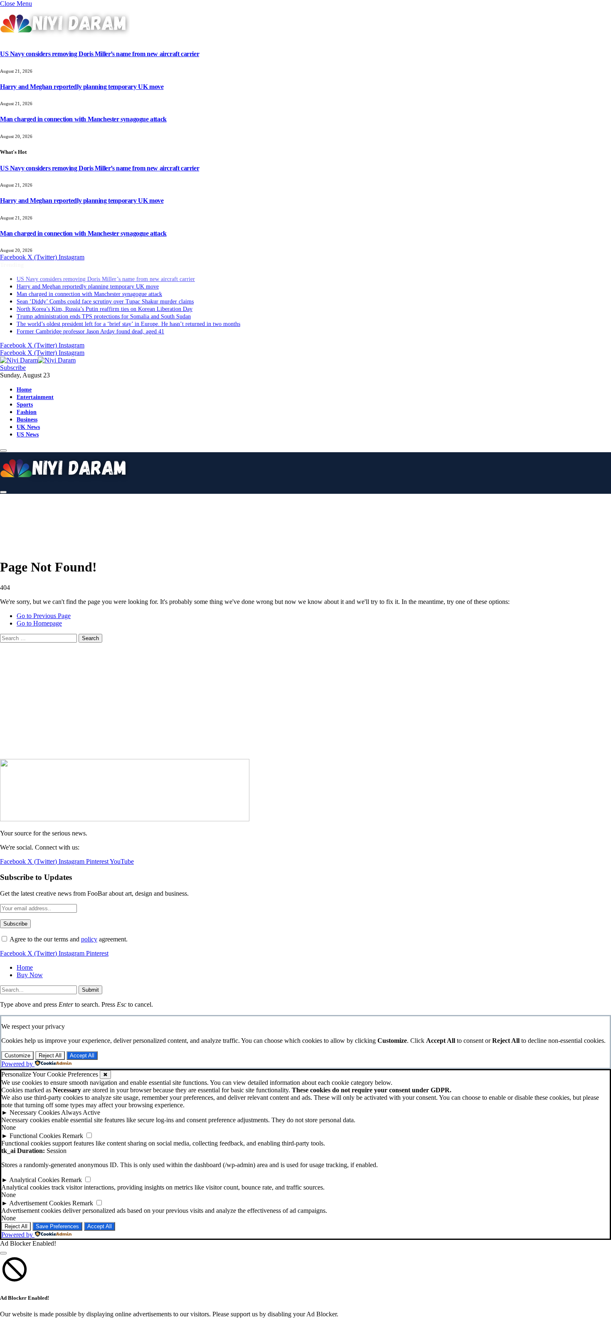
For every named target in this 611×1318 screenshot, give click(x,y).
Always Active (80, 1112)
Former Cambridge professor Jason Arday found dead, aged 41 (90, 324)
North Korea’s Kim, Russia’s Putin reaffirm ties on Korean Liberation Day (104, 301)
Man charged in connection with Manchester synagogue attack (83, 119)
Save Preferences (57, 1226)
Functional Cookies (35, 1135)
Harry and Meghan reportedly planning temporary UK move (81, 86)
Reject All (50, 1055)
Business (27, 412)
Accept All (82, 1055)
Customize (17, 1055)
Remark (72, 1135)
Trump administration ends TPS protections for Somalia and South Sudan (104, 309)
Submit (90, 990)
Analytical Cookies (34, 1179)
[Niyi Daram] (38, 352)
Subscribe (13, 360)
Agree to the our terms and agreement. (68, 939)
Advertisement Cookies (40, 1203)
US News (28, 427)
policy (89, 939)
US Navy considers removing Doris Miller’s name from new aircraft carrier (99, 53)
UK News (28, 419)
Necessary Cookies (35, 1112)
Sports (25, 397)
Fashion (27, 404)
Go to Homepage (39, 623)
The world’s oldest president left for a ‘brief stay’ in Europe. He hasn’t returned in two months (128, 316)
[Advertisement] (207, 519)
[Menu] (3, 443)
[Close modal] (3, 1253)
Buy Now (30, 974)
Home (24, 382)
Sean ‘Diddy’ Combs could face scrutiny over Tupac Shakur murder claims (105, 294)
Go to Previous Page (44, 615)
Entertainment (35, 389)
